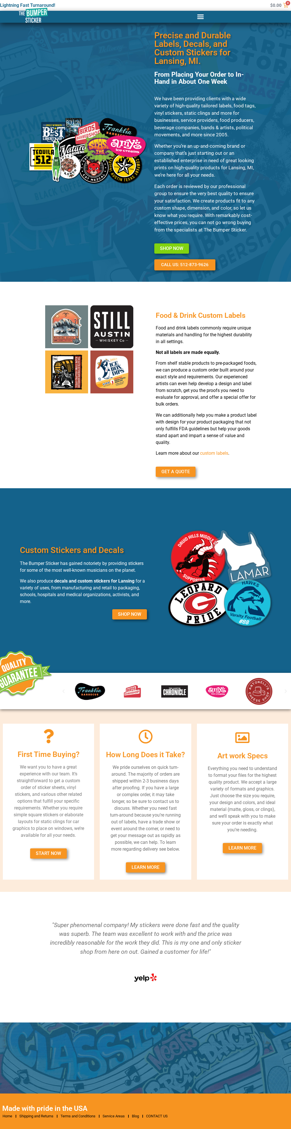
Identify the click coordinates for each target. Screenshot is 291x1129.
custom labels (214, 453)
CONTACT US (157, 1116)
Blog (135, 1116)
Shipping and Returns (36, 1116)
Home (7, 1116)
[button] (200, 16)
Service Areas (114, 1116)
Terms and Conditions (78, 1116)
